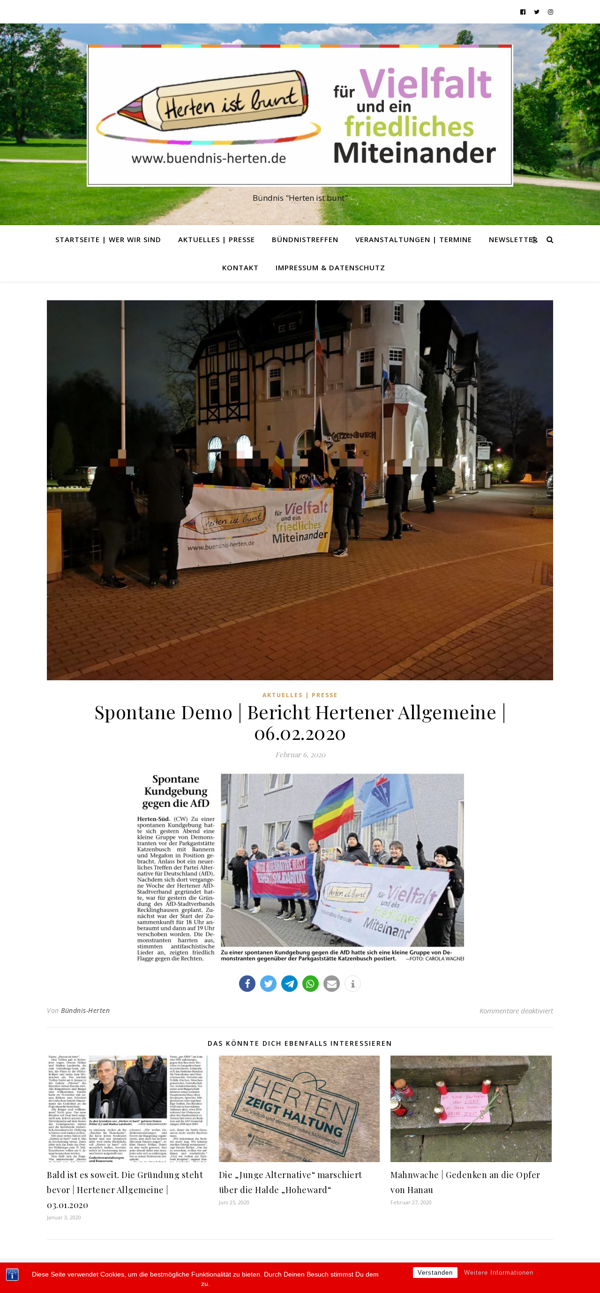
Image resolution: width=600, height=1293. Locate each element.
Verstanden (435, 1272)
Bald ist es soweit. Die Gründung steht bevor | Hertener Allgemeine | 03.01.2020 (125, 1189)
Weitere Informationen (498, 1272)
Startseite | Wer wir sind (108, 239)
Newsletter (513, 239)
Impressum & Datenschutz (330, 267)
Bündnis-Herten (85, 1010)
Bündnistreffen (305, 239)
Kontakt (240, 267)
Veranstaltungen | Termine (413, 239)
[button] (247, 983)
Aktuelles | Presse (216, 239)
